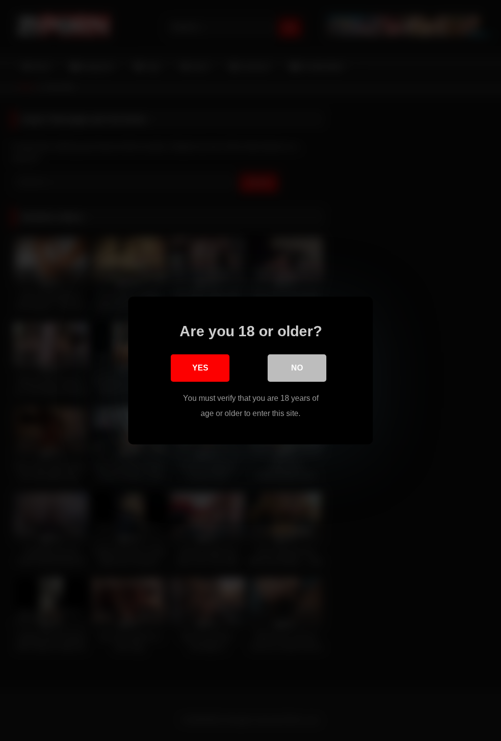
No (297, 368)
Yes (200, 368)
